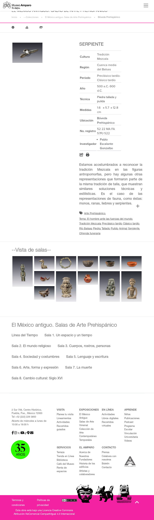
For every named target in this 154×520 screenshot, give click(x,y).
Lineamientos (64, 418)
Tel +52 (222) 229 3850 (24, 417)
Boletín (105, 464)
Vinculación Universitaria (131, 435)
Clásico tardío (131, 224)
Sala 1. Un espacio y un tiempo (68, 335)
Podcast (128, 422)
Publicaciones (132, 418)
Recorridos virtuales (108, 424)
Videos (128, 441)
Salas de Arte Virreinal (86, 424)
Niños (127, 414)
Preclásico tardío (112, 224)
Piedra (97, 228)
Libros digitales (110, 418)
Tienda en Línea (65, 456)
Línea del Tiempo (25, 335)
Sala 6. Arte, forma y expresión (35, 367)
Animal (123, 228)
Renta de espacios (62, 470)
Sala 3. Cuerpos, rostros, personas (84, 346)
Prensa (105, 452)
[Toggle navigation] (146, 5)
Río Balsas (85, 228)
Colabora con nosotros (109, 458)
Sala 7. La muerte (78, 367)
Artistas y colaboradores (87, 473)
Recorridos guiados (63, 428)
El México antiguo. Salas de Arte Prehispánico (68, 17)
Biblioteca (62, 460)
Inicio (14, 17)
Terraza (60, 452)
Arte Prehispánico (94, 213)
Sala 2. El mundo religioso (31, 346)
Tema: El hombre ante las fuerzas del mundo (105, 219)
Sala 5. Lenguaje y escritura (87, 357)
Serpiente (134, 228)
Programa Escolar (129, 428)
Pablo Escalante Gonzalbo (106, 144)
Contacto (107, 467)
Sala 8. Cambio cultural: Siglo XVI (37, 378)
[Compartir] (81, 155)
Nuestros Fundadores (85, 458)
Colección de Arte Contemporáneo (88, 433)
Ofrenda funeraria (89, 233)
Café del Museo (65, 464)
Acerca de (84, 452)
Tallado (106, 228)
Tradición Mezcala (90, 224)
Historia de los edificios (87, 466)
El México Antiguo (84, 416)
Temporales (85, 440)
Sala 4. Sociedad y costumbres (35, 357)
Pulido (114, 228)
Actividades (63, 422)
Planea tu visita (65, 414)
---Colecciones (31, 17)
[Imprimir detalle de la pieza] (87, 155)
